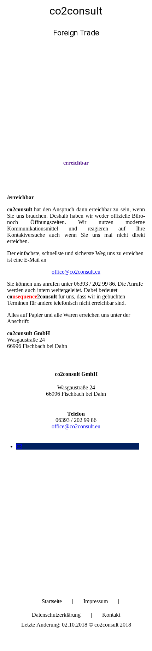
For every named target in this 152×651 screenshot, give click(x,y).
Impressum (95, 601)
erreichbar (76, 163)
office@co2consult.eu (76, 272)
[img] (76, 83)
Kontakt (111, 615)
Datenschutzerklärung (56, 615)
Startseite (52, 601)
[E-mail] (19, 446)
